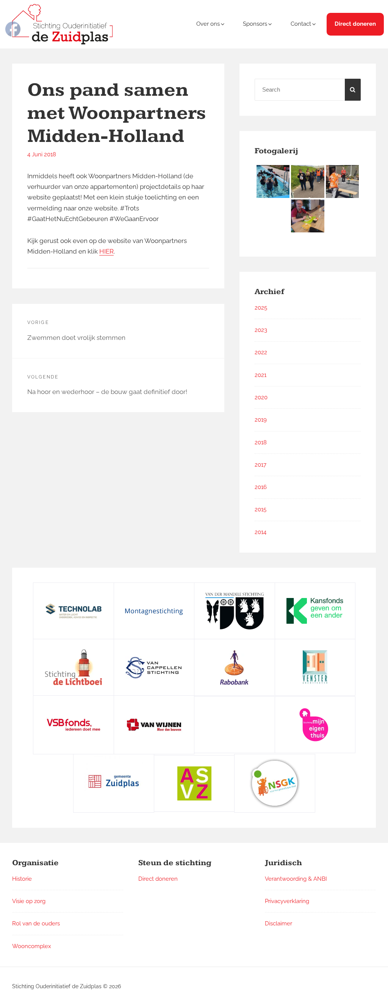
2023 (261, 330)
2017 (260, 464)
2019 (261, 419)
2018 (261, 442)
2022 (261, 352)
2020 (261, 397)
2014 (260, 532)
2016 (261, 487)
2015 (260, 509)
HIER (106, 251)
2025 (261, 307)
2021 (260, 375)
